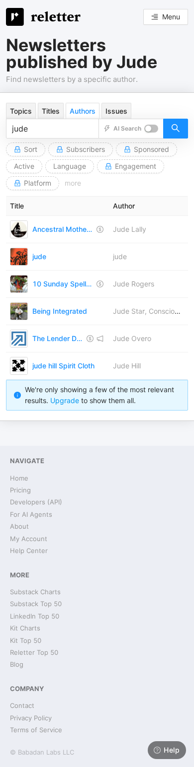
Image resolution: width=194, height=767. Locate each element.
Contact (22, 705)
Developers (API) (36, 502)
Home (19, 478)
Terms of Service (36, 730)
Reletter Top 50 (34, 652)
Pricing (20, 490)
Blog (16, 664)
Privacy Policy (31, 718)
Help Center (29, 551)
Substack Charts (35, 592)
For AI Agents (31, 514)
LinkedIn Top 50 (34, 616)
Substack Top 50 (36, 604)
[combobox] (52, 128)
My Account (28, 539)
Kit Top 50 (25, 640)
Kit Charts (25, 628)
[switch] (151, 129)
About (19, 526)
